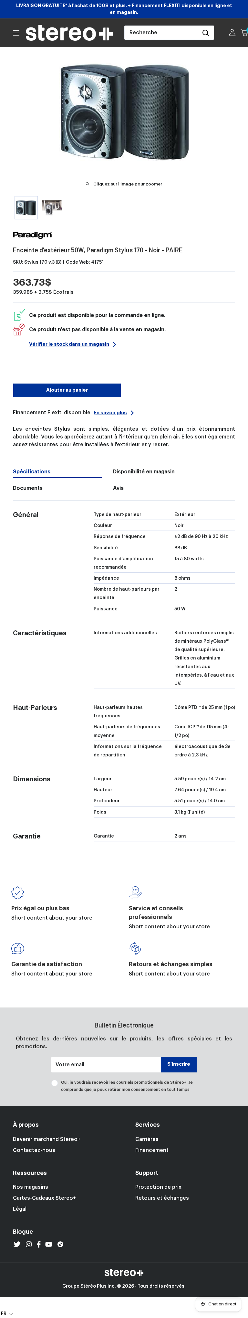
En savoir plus (110, 412)
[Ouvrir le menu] (16, 33)
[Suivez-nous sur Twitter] (17, 1244)
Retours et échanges (162, 1198)
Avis (118, 488)
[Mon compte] (232, 32)
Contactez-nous (34, 1150)
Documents (28, 488)
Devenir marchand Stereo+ (46, 1139)
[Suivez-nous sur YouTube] (48, 1244)
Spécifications (31, 471)
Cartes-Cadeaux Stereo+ (44, 1198)
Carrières (147, 1139)
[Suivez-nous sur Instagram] (28, 1244)
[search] (161, 32)
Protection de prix (158, 1187)
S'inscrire (178, 1064)
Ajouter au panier (67, 390)
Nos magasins (30, 1187)
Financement (152, 1150)
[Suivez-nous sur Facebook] (39, 1244)
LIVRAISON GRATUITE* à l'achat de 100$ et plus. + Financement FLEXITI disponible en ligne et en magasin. (124, 9)
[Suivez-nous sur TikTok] (60, 1244)
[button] (7, 1313)
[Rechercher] (206, 32)
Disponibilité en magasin (144, 471)
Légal (19, 1209)
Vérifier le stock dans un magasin (69, 344)
